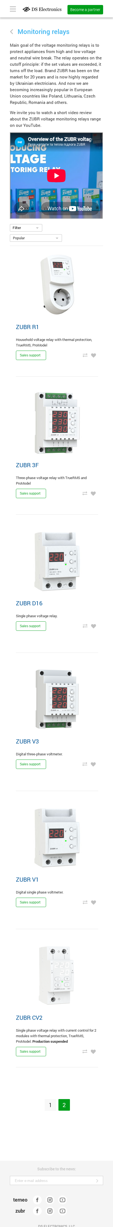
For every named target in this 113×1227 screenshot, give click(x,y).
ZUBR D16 (29, 603)
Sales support (30, 355)
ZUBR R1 (27, 327)
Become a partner (85, 9)
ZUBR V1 (27, 879)
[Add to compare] (85, 355)
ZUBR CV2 (29, 1017)
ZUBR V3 (27, 741)
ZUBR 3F (27, 465)
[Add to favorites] (93, 355)
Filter (17, 227)
